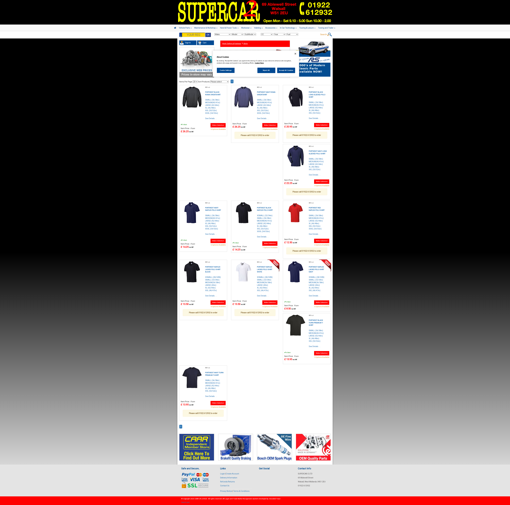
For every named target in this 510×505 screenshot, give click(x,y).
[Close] (295, 54)
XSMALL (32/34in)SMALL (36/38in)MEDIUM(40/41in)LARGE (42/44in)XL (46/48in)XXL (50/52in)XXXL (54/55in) (264, 223)
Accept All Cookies (286, 70)
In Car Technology (287, 28)
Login (222, 474)
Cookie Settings (226, 70)
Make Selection (218, 125)
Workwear (245, 28)
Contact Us (224, 486)
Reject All (266, 70)
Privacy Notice (226, 491)
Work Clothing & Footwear (231, 44)
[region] (256, 64)
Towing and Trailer (326, 28)
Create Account (232, 474)
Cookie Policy (259, 63)
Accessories (270, 28)
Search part (185, 502)
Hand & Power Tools (228, 28)
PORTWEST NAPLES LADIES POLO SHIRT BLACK (212, 269)
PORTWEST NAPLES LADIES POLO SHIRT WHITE (264, 269)
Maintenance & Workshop (205, 28)
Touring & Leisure (306, 28)
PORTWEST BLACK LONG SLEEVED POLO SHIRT (317, 94)
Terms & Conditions (241, 491)
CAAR (196, 499)
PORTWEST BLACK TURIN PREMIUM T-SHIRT (316, 322)
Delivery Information (228, 478)
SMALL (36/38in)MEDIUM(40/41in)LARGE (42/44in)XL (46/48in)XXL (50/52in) (316, 107)
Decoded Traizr (274, 499)
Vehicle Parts (184, 28)
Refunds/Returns (227, 482)
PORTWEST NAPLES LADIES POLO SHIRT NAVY (316, 269)
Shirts (245, 44)
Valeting (257, 28)
